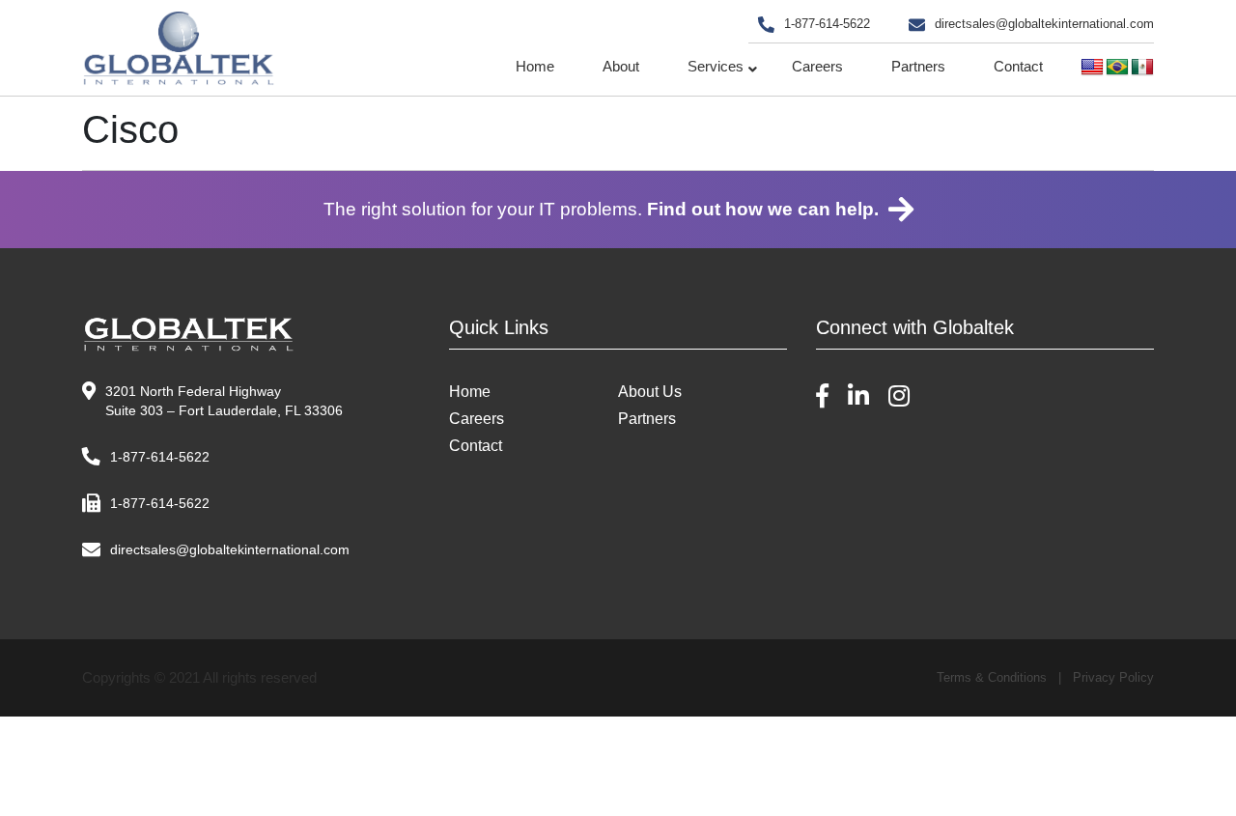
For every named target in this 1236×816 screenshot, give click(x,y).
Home (535, 66)
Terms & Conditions (992, 677)
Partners (918, 66)
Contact (1018, 66)
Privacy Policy (1113, 677)
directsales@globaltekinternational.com (1044, 23)
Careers (817, 66)
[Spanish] (1142, 67)
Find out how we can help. (763, 209)
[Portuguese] (1117, 67)
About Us (650, 391)
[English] (1092, 67)
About (621, 66)
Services (716, 66)
